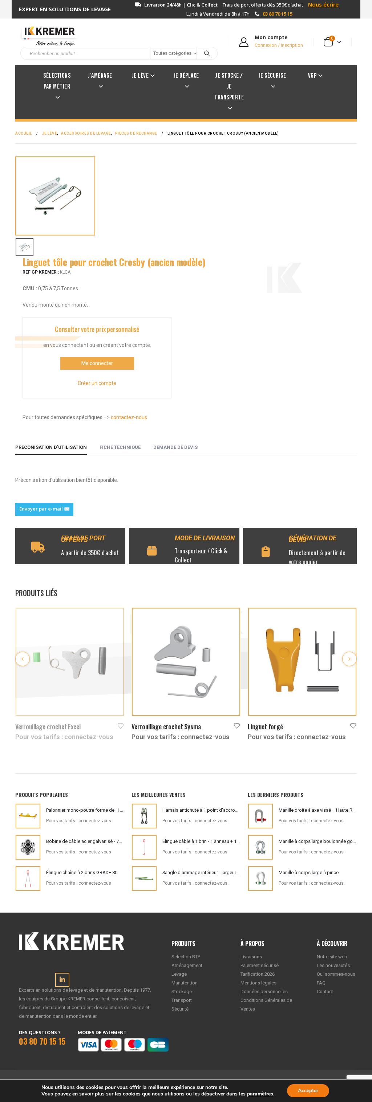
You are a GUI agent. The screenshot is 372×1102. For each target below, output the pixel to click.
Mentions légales (258, 983)
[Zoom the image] (71, 936)
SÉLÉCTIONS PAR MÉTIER (56, 81)
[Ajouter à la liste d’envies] (120, 725)
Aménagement (186, 965)
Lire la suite (111, 619)
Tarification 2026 (257, 974)
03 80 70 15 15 (277, 14)
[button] (22, 659)
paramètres (260, 1094)
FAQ (321, 983)
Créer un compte (97, 383)
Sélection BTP (185, 956)
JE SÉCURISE (272, 75)
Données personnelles (264, 991)
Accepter (308, 1090)
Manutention (184, 983)
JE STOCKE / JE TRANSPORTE (229, 86)
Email (44, 509)
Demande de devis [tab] (175, 447)
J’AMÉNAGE (100, 75)
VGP (312, 75)
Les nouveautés (333, 965)
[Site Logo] (46, 35)
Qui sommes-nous (336, 974)
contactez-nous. (129, 417)
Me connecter (97, 363)
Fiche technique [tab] (120, 447)
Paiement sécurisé (259, 965)
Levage (179, 974)
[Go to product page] (70, 662)
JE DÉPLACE (186, 75)
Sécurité (180, 1009)
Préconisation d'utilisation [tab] (51, 447)
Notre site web (332, 956)
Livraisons (251, 956)
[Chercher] (207, 53)
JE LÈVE (140, 75)
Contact (325, 991)
